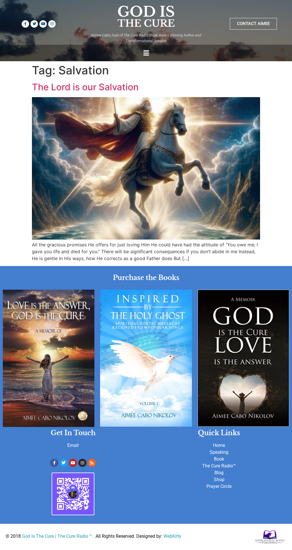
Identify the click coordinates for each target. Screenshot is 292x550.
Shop (219, 479)
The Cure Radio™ (219, 466)
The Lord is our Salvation (85, 87)
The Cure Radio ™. (75, 536)
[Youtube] (43, 24)
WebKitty (172, 536)
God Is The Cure (38, 536)
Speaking (219, 452)
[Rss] (92, 463)
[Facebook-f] (25, 24)
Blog (219, 472)
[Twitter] (34, 24)
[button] (146, 53)
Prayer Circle (219, 486)
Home (219, 445)
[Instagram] (52, 24)
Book (219, 459)
